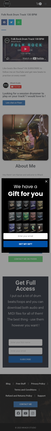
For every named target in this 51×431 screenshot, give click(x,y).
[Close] (46, 181)
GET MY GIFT (25, 244)
